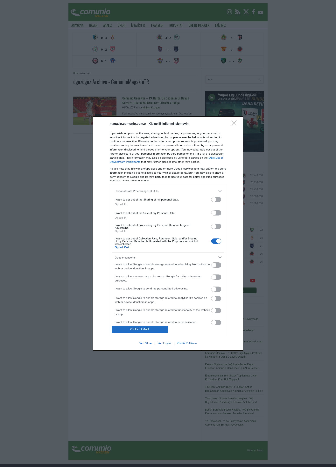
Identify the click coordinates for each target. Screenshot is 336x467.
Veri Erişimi (164, 343)
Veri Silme (145, 343)
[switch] (216, 199)
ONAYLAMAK (140, 329)
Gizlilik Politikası (187, 343)
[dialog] (168, 233)
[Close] (235, 124)
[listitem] (168, 191)
